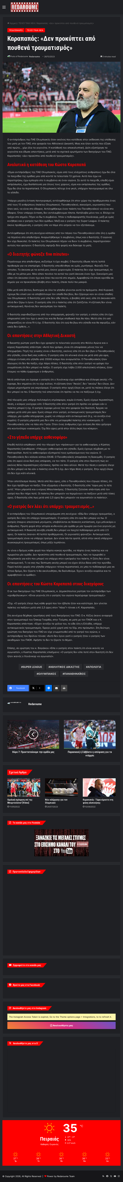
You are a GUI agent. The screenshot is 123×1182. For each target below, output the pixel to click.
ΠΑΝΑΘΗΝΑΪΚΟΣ (75, 673)
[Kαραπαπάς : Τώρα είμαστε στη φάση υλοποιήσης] (99, 787)
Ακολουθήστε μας (62, 1025)
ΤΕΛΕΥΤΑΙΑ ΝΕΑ (27, 23)
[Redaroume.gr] (25, 7)
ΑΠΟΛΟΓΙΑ (94, 666)
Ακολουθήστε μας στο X (25, 1043)
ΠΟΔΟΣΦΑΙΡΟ (16, 30)
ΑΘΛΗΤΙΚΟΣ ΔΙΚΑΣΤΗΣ (65, 666)
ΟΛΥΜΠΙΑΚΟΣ (47, 673)
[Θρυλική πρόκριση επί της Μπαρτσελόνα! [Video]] (23, 787)
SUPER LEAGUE (32, 666)
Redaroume (34, 56)
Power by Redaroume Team (60, 1176)
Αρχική (13, 23)
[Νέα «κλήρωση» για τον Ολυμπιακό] (61, 787)
